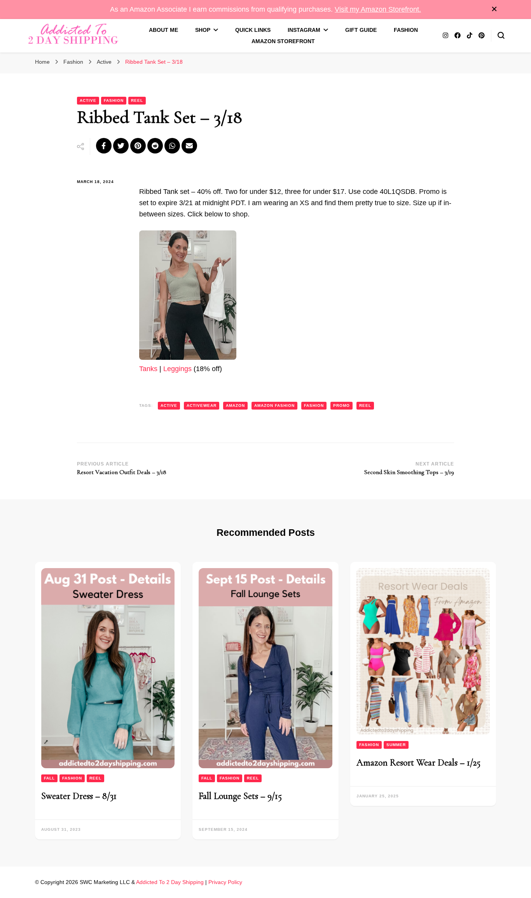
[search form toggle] (501, 35)
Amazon (235, 405)
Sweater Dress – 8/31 (79, 796)
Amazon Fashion (274, 405)
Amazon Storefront (283, 41)
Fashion (406, 30)
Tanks (148, 369)
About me (163, 30)
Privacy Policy (225, 882)
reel (365, 405)
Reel (137, 100)
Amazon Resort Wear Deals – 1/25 (418, 762)
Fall (49, 778)
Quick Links (253, 30)
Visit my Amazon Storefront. (378, 9)
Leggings (177, 369)
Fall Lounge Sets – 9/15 (240, 796)
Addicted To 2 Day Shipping (170, 882)
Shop (202, 30)
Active (88, 100)
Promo (341, 405)
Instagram (304, 30)
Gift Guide (361, 30)
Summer (396, 745)
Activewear (202, 405)
